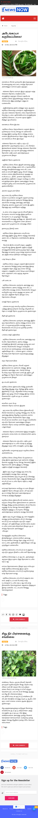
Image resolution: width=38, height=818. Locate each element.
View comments (19, 619)
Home (5, 26)
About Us (5, 809)
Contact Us (19, 811)
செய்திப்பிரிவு (22, 41)
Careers (29, 809)
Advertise (22, 809)
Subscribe (11, 798)
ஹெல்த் (13, 26)
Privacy (11, 809)
